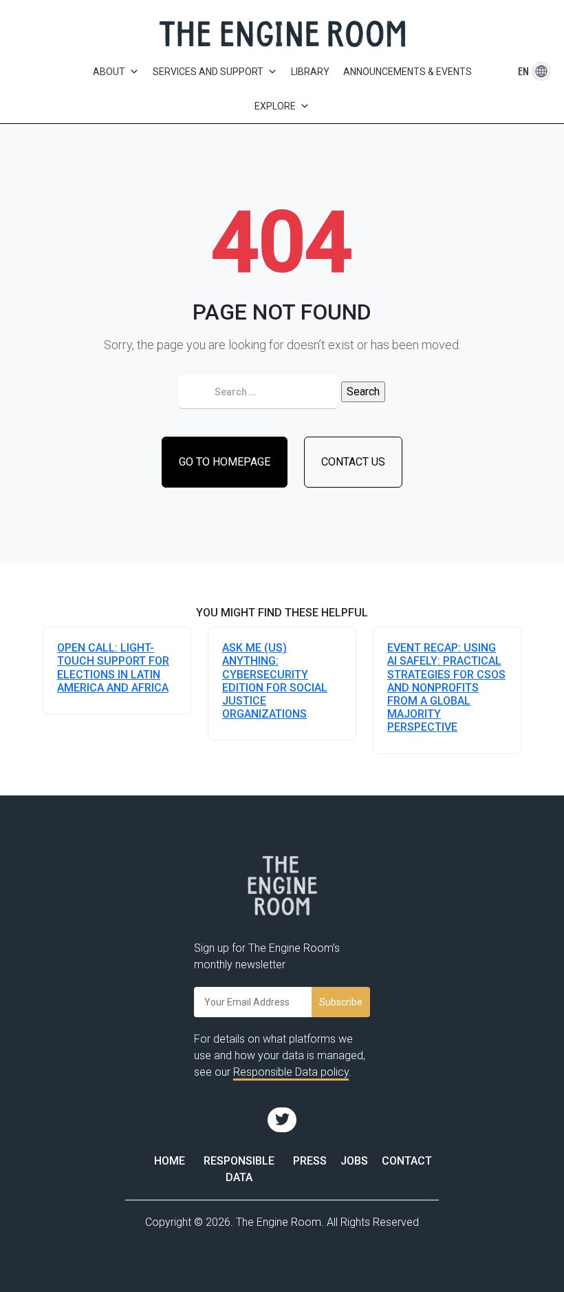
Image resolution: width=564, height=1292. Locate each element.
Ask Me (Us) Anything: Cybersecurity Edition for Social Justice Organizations (274, 680)
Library (310, 71)
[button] (523, 71)
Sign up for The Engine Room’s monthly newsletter (267, 956)
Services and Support (208, 71)
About (109, 71)
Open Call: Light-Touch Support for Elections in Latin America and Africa (113, 667)
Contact (407, 1160)
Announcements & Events (407, 71)
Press (310, 1160)
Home (169, 1160)
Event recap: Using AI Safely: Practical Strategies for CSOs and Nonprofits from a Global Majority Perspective (446, 687)
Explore (275, 106)
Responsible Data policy (291, 1072)
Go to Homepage (224, 461)
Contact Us (353, 461)
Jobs (354, 1160)
